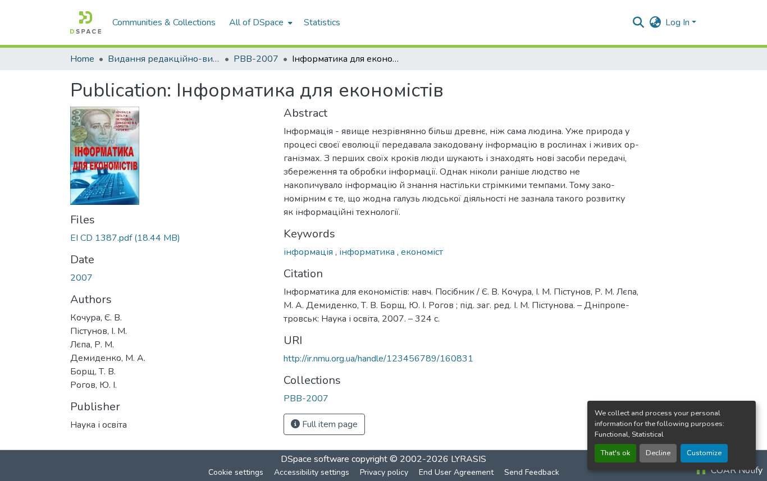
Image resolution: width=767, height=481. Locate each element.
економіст (422, 252)
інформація (309, 252)
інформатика (368, 252)
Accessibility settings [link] (311, 472)
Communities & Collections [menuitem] (164, 22)
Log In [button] (678, 22)
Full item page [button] (329, 424)
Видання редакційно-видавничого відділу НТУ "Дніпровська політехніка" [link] (164, 59)
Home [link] (82, 59)
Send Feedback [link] (531, 472)
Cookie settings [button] (235, 472)
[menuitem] (260, 22)
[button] (85, 22)
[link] (170, 238)
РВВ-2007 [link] (256, 59)
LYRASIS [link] (468, 459)
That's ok (615, 453)
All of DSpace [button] (256, 22)
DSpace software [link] (315, 459)
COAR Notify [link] (736, 470)
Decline (658, 453)
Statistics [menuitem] (322, 22)
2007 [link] (81, 278)
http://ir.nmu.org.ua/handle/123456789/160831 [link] (378, 358)
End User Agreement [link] (456, 472)
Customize (704, 453)
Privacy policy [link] (384, 472)
